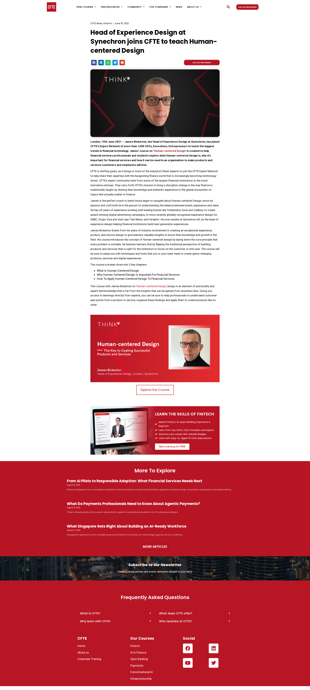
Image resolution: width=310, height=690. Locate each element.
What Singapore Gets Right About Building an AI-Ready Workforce (126, 526)
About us (83, 652)
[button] (228, 7)
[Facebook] (188, 648)
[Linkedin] (213, 648)
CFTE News (96, 23)
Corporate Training (89, 659)
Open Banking (139, 659)
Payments (136, 665)
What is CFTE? (90, 613)
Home (81, 646)
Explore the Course (155, 390)
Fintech (107, 23)
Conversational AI (141, 672)
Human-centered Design (169, 150)
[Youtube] (188, 663)
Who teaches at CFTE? (175, 621)
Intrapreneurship (141, 678)
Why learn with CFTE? (95, 621)
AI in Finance (138, 652)
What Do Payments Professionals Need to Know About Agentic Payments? (133, 503)
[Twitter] (213, 663)
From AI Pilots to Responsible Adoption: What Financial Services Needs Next (134, 481)
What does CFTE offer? (175, 613)
